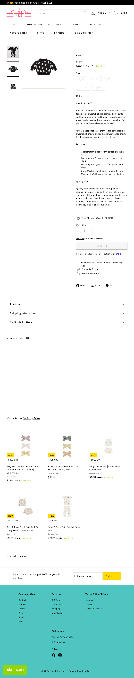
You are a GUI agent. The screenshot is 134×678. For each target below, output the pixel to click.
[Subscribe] (106, 358)
